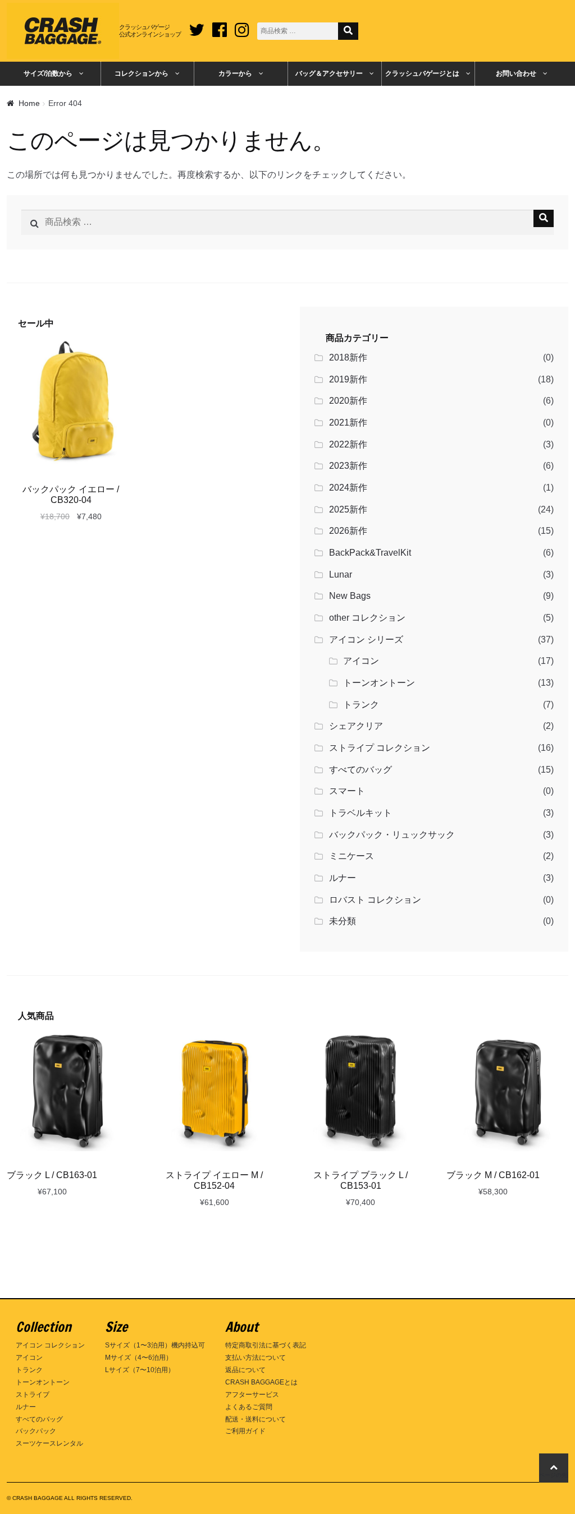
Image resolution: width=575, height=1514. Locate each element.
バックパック (36, 1431)
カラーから (235, 73)
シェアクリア (356, 726)
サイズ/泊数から (48, 73)
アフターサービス (252, 1394)
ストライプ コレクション (379, 748)
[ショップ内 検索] (348, 31)
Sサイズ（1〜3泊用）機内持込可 (155, 1345)
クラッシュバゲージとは (422, 73)
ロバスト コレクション (375, 899)
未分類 (342, 921)
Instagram (242, 25)
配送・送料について (255, 1419)
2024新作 (348, 487)
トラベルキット (360, 813)
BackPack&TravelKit (370, 552)
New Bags (350, 596)
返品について (245, 1370)
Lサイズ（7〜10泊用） (140, 1370)
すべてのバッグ (360, 769)
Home (29, 103)
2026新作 (348, 531)
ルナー (342, 878)
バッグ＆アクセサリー (329, 73)
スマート (347, 791)
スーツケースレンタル (49, 1443)
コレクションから (141, 73)
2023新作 (348, 465)
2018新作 (348, 357)
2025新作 (348, 509)
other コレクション (367, 617)
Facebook (219, 25)
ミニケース (351, 856)
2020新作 (348, 400)
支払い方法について (255, 1357)
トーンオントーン (379, 682)
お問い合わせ (516, 73)
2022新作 (348, 444)
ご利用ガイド (245, 1431)
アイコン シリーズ (366, 639)
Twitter (196, 25)
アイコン (361, 661)
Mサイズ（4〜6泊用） (138, 1357)
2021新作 (348, 422)
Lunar (340, 574)
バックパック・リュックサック (392, 834)
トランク (361, 704)
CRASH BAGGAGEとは (261, 1382)
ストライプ (32, 1394)
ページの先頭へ (553, 1475)
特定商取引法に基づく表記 (265, 1345)
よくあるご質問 (248, 1407)
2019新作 (348, 379)
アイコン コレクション (50, 1345)
